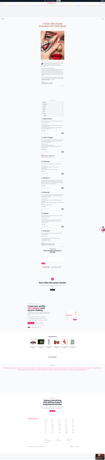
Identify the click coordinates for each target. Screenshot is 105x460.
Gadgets (12, 5)
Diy (57, 5)
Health (98, 5)
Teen (17, 5)
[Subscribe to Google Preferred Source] (46, 267)
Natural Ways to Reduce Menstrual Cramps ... (45, 367)
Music (34, 5)
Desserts (79, 5)
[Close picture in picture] (96, 454)
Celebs (15, 5)
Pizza (47, 157)
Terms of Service (47, 442)
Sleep (47, 5)
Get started (75, 319)
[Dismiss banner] (62, 266)
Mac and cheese (43, 157)
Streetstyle (23, 5)
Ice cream (53, 157)
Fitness (76, 5)
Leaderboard (67, 319)
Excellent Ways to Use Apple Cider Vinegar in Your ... (78, 369)
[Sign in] (104, 3)
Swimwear (73, 430)
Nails (55, 5)
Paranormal (63, 5)
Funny (45, 424)
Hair (49, 5)
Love (102, 5)
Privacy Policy (69, 440)
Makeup (39, 5)
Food (87, 5)
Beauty (82, 5)
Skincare (90, 5)
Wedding (93, 5)
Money (9, 5)
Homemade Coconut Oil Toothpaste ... (29, 367)
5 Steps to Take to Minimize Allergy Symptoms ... (26, 369)
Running (100, 5)
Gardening (2, 5)
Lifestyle (85, 5)
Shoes (95, 5)
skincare (2, 18)
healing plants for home (97, 367)
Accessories (52, 5)
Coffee (44, 84)
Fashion (32, 5)
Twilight (69, 5)
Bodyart (66, 5)
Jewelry (71, 5)
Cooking (60, 5)
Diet (36, 5)
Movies (66, 427)
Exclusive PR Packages (59, 440)
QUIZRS (63, 85)
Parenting (45, 5)
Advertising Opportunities (48, 440)
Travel (29, 5)
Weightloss (73, 432)
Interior (42, 5)
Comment (43, 263)
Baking (66, 419)
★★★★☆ (102, 18)
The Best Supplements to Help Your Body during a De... (58, 369)
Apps (7, 5)
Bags (74, 5)
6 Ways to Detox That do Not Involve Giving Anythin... (82, 367)
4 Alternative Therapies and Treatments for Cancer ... (12, 367)
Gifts (4, 5)
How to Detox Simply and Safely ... (42, 369)
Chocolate (50, 157)
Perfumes (27, 5)
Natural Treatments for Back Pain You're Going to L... (63, 367)
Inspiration (20, 5)
